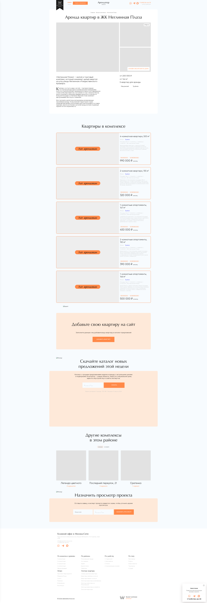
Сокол (59, 578)
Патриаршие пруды (87, 559)
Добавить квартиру (103, 339)
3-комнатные (61, 563)
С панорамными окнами (112, 566)
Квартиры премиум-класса (89, 576)
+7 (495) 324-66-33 (63, 542)
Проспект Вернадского (64, 574)
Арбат (83, 563)
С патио (107, 563)
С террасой (108, 559)
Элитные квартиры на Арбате (90, 587)
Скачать (114, 385)
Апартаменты (132, 563)
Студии (130, 568)
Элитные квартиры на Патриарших (88, 583)
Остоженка (84, 561)
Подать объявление (80, 3)
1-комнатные (61, 559)
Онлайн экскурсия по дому (138, 68)
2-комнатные (61, 561)
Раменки (60, 581)
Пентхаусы (131, 559)
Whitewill (128, 598)
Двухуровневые (62, 568)
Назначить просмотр (123, 512)
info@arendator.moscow (64, 541)
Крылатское (85, 566)
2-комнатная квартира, (134, 171)
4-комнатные (61, 566)
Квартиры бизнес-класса (89, 578)
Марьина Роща (61, 576)
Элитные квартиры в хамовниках (91, 581)
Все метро (60, 585)
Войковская (60, 583)
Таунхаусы (131, 566)
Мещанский (125, 86)
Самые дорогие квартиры (89, 574)
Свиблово (84, 568)
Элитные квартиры (87, 589)
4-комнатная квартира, (135, 136)
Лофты (130, 561)
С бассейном (109, 561)
